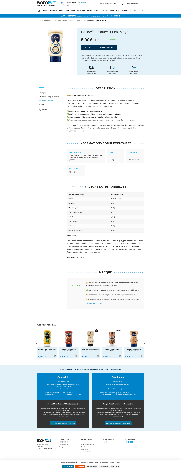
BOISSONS (104, 10)
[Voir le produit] (97, 355)
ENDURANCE (81, 10)
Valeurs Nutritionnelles (46, 100)
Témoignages (63, 447)
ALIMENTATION (70, 10)
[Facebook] (128, 442)
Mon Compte (107, 442)
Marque (41, 104)
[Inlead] (118, 330)
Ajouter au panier (106, 47)
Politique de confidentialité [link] (109, 466)
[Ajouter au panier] (54, 355)
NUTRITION (53, 10)
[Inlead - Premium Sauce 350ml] (112, 338)
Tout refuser (80, 466)
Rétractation (84, 449)
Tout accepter (68, 466)
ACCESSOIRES (114, 10)
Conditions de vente (87, 447)
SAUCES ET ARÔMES (60, 20)
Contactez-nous (63, 444)
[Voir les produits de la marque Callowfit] (77, 285)
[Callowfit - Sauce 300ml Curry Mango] (47, 338)
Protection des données (88, 444)
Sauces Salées (75, 20)
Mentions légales (86, 452)
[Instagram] (131, 442)
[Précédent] (36, 344)
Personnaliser (92, 466)
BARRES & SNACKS (93, 10)
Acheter (44, 110)
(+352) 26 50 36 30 (64, 442)
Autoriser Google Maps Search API (63, 423)
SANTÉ (61, 10)
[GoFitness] (97, 330)
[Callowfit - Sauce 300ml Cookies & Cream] (134, 338)
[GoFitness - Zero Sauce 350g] (90, 338)
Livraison (83, 442)
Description (43, 93)
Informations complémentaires (49, 97)
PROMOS (45, 10)
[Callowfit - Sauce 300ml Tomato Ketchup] (68, 338)
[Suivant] (144, 344)
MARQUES (124, 10)
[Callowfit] (112, 40)
